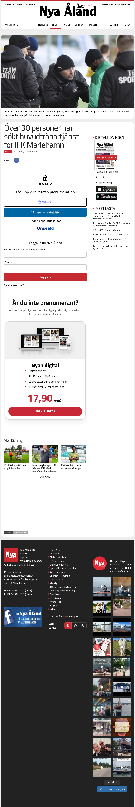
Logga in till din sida (107, 171)
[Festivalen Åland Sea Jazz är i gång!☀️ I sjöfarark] (122, 586)
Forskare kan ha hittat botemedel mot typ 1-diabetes (111, 247)
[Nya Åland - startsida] (68, 19)
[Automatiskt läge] (68, 625)
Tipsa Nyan (55, 550)
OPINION (79, 24)
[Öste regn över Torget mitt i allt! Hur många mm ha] (102, 727)
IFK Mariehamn (20, 532)
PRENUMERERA (122, 4)
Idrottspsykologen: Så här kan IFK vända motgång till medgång (44, 468)
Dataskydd (72, 616)
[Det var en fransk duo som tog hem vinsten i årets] (102, 627)
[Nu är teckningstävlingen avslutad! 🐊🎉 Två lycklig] (122, 727)
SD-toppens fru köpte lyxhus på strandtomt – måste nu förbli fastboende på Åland (108, 216)
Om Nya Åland (57, 616)
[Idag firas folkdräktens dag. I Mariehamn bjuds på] (102, 667)
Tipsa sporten (57, 579)
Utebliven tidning (59, 564)
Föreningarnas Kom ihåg (62, 590)
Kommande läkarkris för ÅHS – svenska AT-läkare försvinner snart (111, 224)
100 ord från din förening (63, 587)
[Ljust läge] (75, 625)
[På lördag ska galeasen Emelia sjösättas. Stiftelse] (122, 747)
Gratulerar (55, 594)
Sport (8, 152)
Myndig (53, 583)
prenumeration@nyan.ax (18, 575)
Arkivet (100, 177)
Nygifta (53, 605)
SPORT (55, 24)
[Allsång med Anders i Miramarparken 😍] (122, 687)
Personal (54, 553)
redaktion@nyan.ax (31, 561)
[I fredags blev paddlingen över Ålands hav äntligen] (102, 586)
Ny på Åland (56, 598)
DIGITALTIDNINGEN (25, 4)
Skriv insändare (58, 557)
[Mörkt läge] (82, 625)
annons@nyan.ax (24, 564)
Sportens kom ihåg (60, 576)
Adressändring (57, 572)
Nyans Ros (55, 601)
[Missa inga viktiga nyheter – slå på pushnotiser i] (102, 647)
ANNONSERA (107, 4)
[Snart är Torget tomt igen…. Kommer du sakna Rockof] (122, 667)
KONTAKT (9, 4)
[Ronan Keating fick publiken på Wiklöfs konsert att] (102, 687)
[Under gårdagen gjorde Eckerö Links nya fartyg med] (122, 627)
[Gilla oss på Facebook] (23, 617)
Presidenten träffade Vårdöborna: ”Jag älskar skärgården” (111, 240)
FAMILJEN (92, 24)
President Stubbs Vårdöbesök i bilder (110, 234)
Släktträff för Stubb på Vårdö (106, 230)
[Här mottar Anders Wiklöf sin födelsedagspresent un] (102, 707)
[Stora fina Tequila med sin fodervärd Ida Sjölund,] (122, 647)
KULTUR (67, 24)
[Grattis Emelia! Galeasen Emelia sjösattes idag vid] (122, 707)
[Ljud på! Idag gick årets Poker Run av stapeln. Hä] (122, 767)
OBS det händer (58, 561)
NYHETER (43, 24)
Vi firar (53, 609)
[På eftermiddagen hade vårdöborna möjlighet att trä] (102, 606)
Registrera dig (104, 182)
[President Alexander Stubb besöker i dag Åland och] (122, 606)
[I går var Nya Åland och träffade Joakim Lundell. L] (102, 747)
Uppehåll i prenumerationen (64, 568)
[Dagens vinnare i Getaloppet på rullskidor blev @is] (102, 767)
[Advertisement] (45, 504)
